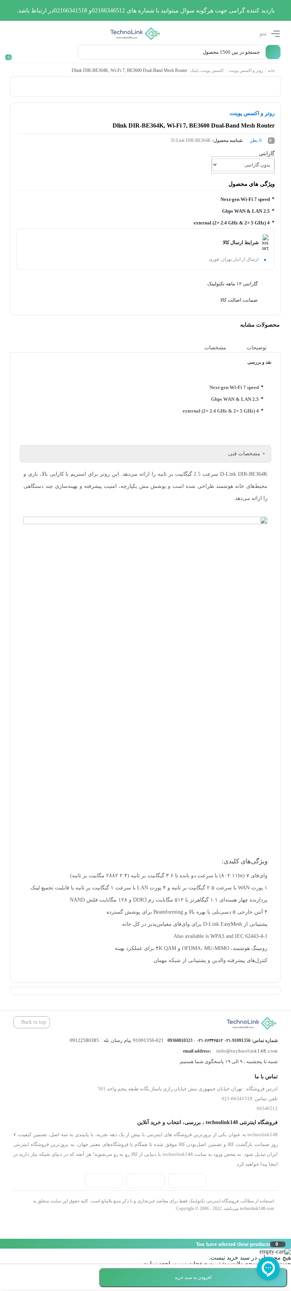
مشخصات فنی (244, 453)
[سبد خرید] (12, 52)
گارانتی (267, 153)
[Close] (2, 1244)
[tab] (262, 347)
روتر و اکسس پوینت (245, 70)
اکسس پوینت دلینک (207, 70)
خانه (271, 70)
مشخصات (215, 347)
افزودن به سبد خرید (193, 1277)
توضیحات (257, 347)
